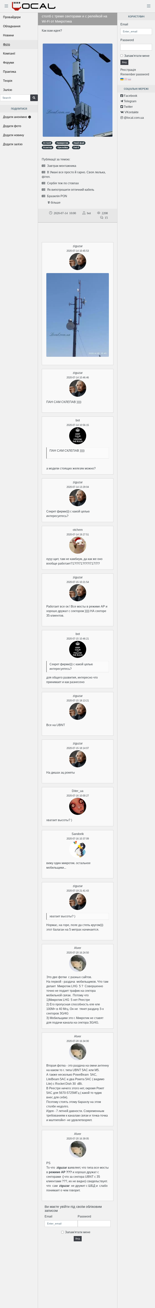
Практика (9, 71)
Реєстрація (128, 69)
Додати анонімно (15, 117)
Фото (6, 44)
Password (84, 1216)
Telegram (129, 101)
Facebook (130, 95)
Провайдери (12, 17)
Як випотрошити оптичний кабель (70, 189)
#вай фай (79, 143)
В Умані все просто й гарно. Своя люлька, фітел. (74, 174)
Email (48, 1216)
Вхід (77, 1238)
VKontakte (131, 112)
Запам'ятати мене (77, 1232)
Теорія (7, 80)
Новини (8, 35)
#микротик (62, 143)
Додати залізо (12, 144)
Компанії (9, 53)
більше (55, 202)
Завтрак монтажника (61, 165)
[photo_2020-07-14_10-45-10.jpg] (77, 314)
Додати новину (13, 135)
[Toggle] (6, 6)
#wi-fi (76, 147)
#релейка (62, 147)
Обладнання (11, 26)
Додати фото (12, 126)
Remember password (134, 74)
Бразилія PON (57, 196)
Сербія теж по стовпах (63, 183)
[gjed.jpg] (77, 90)
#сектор (47, 147)
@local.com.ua (133, 117)
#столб (47, 143)
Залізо (7, 89)
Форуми (8, 62)
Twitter (128, 106)
